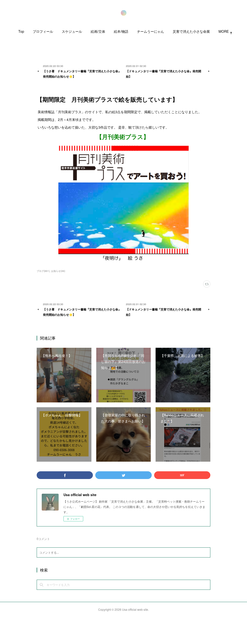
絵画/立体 (98, 31)
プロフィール (43, 31)
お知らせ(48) (58, 271)
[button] (21, 32)
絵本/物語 (121, 31)
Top (21, 31)
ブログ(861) (43, 271)
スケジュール (72, 31)
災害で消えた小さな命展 (191, 31)
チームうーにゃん (150, 31)
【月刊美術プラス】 (123, 136)
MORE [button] (224, 31)
